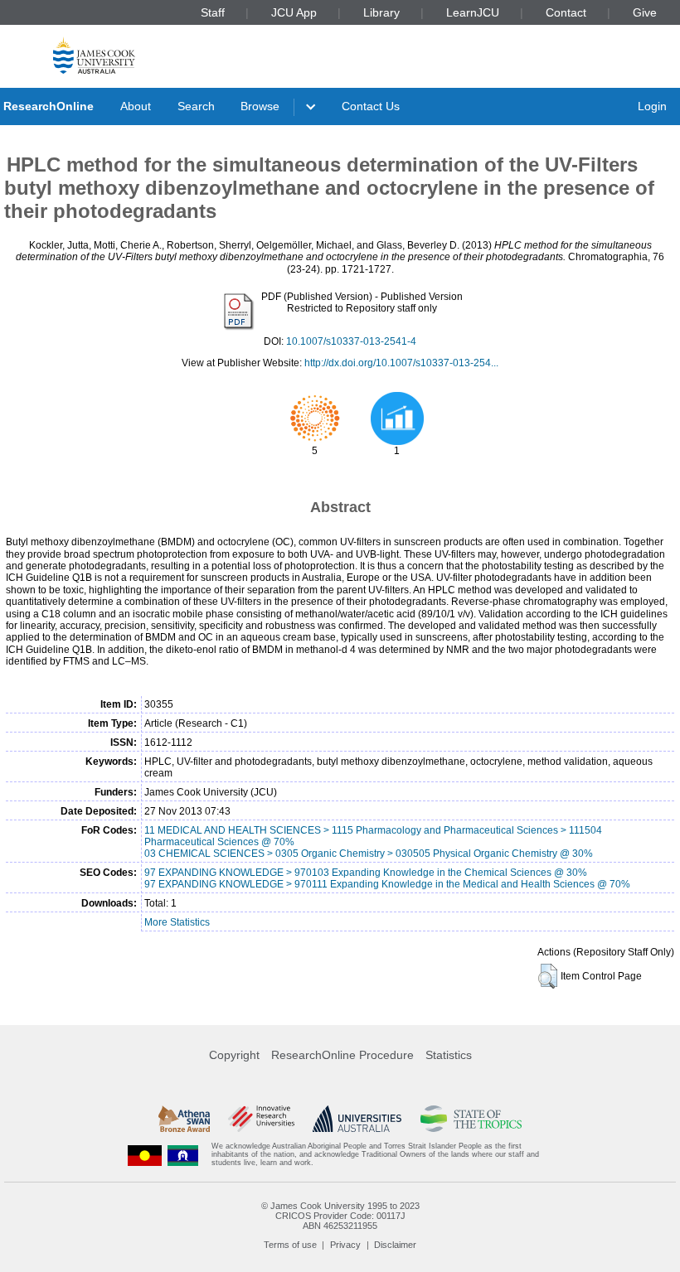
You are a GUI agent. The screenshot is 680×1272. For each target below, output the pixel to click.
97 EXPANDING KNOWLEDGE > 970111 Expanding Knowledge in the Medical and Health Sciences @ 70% (387, 884)
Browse (259, 106)
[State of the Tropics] (471, 1118)
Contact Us (371, 106)
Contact (566, 12)
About (135, 106)
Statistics (448, 1055)
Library (381, 12)
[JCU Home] (94, 55)
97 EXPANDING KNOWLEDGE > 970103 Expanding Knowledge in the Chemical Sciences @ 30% (365, 872)
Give (645, 12)
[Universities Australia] (357, 1118)
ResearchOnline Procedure (342, 1055)
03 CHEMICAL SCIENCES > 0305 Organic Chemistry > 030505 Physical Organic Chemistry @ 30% (368, 853)
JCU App (294, 12)
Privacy (345, 1245)
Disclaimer (395, 1245)
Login (652, 106)
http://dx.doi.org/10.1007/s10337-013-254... (401, 363)
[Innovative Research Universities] (261, 1118)
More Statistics (177, 922)
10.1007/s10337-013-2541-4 (351, 341)
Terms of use (290, 1245)
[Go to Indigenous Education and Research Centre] (145, 1155)
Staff (213, 12)
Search (196, 106)
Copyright (234, 1055)
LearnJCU (472, 12)
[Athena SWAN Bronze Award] (184, 1118)
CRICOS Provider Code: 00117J (340, 1216)
